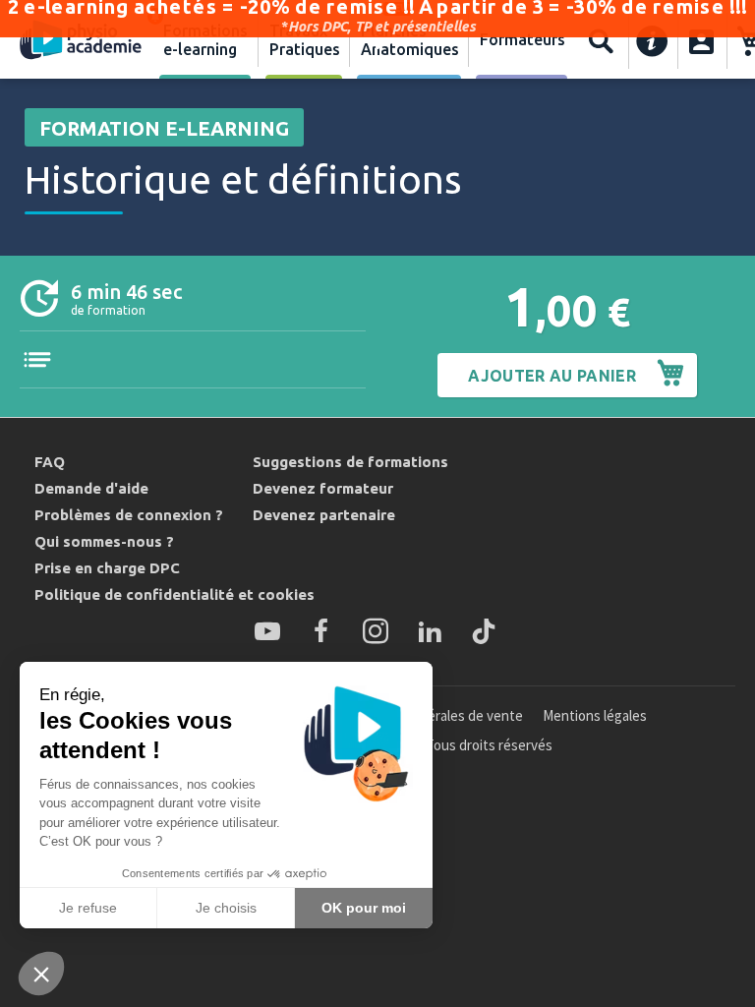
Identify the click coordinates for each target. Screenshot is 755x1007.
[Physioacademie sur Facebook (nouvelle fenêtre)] (321, 631)
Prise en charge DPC (107, 568)
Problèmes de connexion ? (128, 514)
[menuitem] (205, 41)
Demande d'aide (91, 488)
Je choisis (226, 908)
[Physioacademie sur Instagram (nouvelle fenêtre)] (375, 631)
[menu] (363, 41)
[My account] (701, 41)
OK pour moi (363, 908)
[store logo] (81, 41)
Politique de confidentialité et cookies (174, 594)
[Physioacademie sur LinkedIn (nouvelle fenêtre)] (429, 631)
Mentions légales (595, 715)
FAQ (49, 461)
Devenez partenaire (324, 514)
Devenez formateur (323, 488)
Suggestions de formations (350, 461)
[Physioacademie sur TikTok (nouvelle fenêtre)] (483, 631)
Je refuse (88, 908)
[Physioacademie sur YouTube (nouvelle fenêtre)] (267, 631)
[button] (41, 973)
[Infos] (652, 41)
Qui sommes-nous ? (104, 541)
